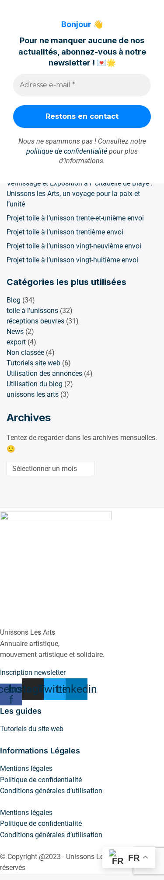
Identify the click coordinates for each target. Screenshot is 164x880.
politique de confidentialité (66, 151)
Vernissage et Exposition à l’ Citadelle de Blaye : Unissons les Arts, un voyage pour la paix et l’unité (80, 193)
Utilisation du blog (35, 384)
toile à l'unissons (32, 310)
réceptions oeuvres (35, 321)
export (16, 342)
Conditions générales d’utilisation (51, 791)
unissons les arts (33, 394)
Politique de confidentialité (41, 780)
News (15, 331)
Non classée (25, 352)
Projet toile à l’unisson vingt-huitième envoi (72, 260)
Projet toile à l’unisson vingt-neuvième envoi (74, 246)
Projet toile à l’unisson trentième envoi (65, 232)
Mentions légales (26, 768)
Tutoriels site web (33, 363)
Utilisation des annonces (44, 373)
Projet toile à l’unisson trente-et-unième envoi (75, 218)
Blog (14, 300)
